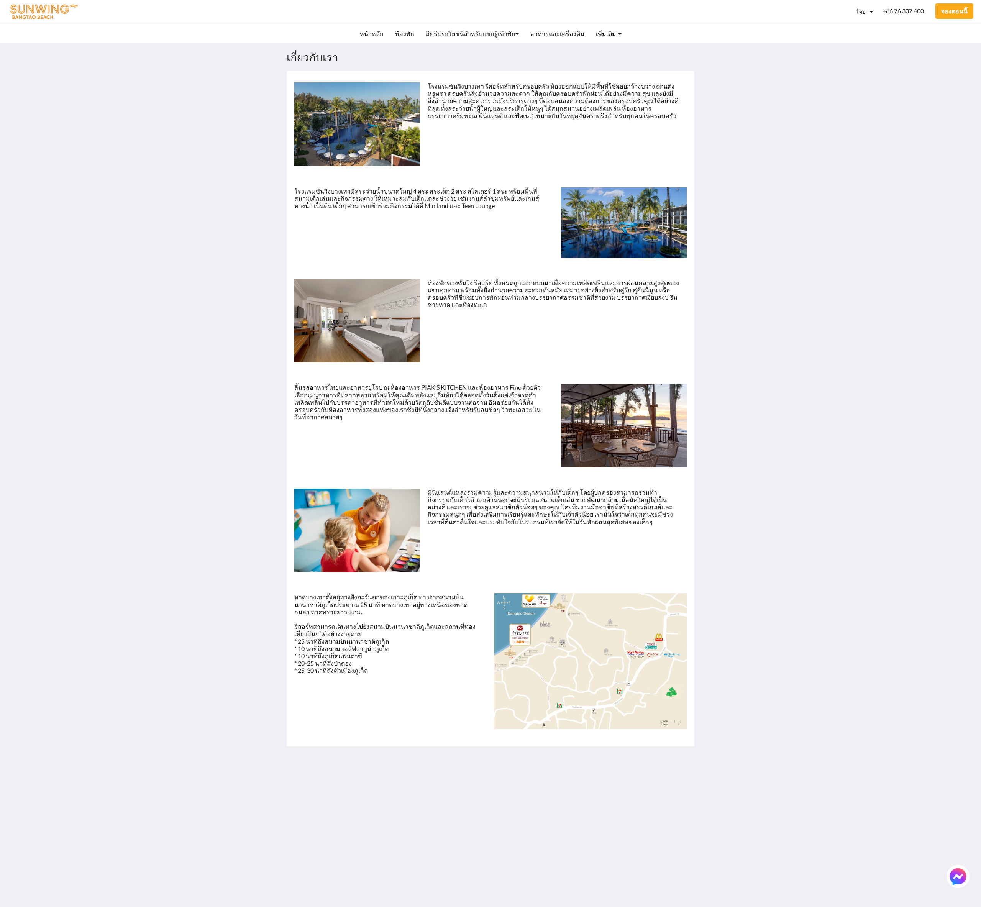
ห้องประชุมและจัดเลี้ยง (518, 822)
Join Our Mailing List (455, 780)
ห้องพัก (503, 786)
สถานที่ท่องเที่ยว (516, 851)
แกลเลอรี (506, 812)
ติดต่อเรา (506, 864)
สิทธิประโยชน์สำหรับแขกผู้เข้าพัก (522, 796)
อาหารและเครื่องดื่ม (521, 806)
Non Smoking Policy (454, 806)
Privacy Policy (446, 793)
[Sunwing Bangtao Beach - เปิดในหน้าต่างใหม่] (637, 784)
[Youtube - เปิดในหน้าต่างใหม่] (679, 784)
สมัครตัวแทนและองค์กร (517, 842)
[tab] (457, 767)
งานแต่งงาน (510, 832)
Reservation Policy (452, 786)
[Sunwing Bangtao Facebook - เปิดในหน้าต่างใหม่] (658, 784)
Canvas (677, 884)
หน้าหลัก (506, 780)
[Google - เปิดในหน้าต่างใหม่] (594, 784)
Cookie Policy (446, 799)
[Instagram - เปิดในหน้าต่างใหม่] (615, 784)
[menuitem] (372, 33)
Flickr (501, 858)
